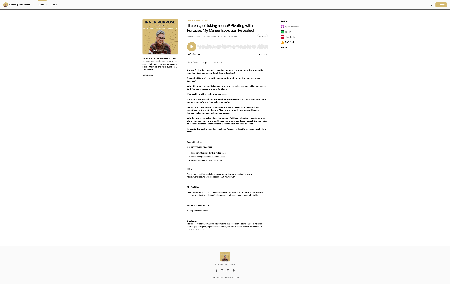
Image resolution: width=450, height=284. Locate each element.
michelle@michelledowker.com (209, 160)
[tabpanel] (227, 151)
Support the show (194, 142)
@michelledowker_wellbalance (213, 153)
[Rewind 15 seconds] (189, 54)
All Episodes (147, 75)
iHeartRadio (290, 37)
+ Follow (441, 5)
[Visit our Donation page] (233, 270)
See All (284, 47)
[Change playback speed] (199, 54)
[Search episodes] (431, 4)
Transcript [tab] (217, 62)
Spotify (288, 32)
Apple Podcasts (292, 26)
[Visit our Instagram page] (222, 270)
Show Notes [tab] (193, 62)
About (54, 5)
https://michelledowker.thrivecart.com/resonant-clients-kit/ (233, 195)
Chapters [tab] (206, 62)
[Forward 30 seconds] (194, 54)
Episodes (42, 5)
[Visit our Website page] (228, 270)
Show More (147, 69)
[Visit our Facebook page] (216, 270)
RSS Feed (289, 42)
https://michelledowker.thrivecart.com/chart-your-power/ (211, 177)
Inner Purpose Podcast (19, 5)
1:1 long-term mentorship (197, 210)
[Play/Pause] (191, 46)
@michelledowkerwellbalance (212, 156)
